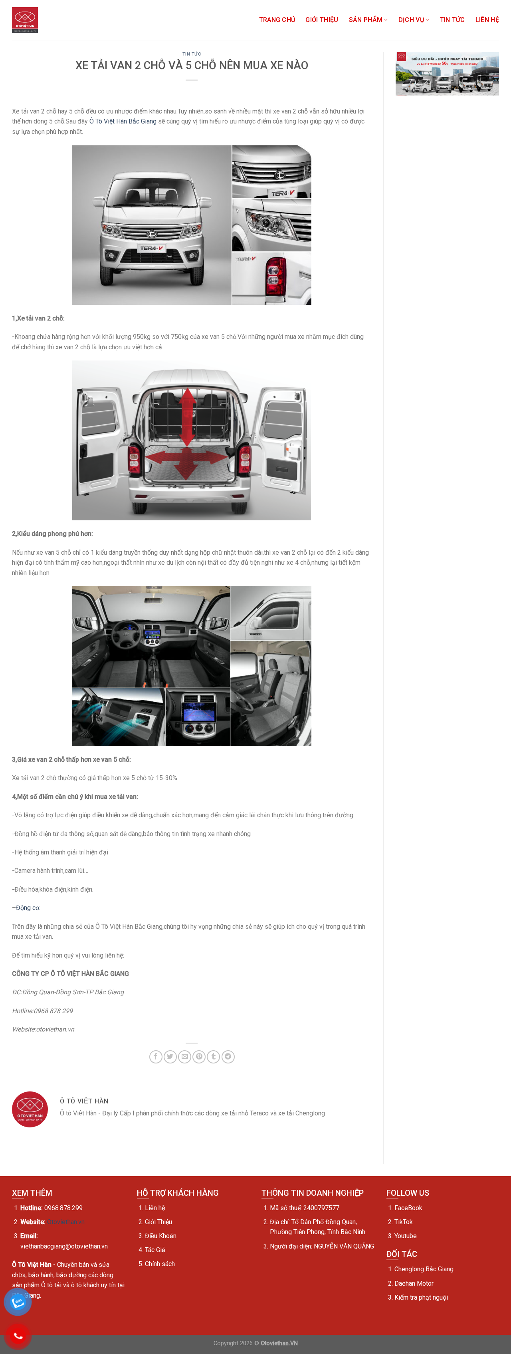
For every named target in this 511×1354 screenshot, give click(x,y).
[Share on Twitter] (170, 1056)
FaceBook (408, 1208)
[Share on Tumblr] (213, 1056)
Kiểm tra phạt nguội (421, 1297)
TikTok (403, 1222)
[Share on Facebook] (155, 1056)
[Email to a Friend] (184, 1056)
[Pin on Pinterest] (199, 1056)
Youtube (405, 1236)
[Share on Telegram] (228, 1056)
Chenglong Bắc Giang (424, 1269)
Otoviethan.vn (66, 1222)
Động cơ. (28, 908)
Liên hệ (487, 20)
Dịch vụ (411, 20)
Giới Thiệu (321, 20)
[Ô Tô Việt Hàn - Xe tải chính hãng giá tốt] (25, 20)
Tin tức (452, 20)
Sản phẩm (366, 20)
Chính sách (160, 1264)
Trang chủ (277, 20)
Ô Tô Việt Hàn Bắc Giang (122, 121)
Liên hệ (155, 1208)
